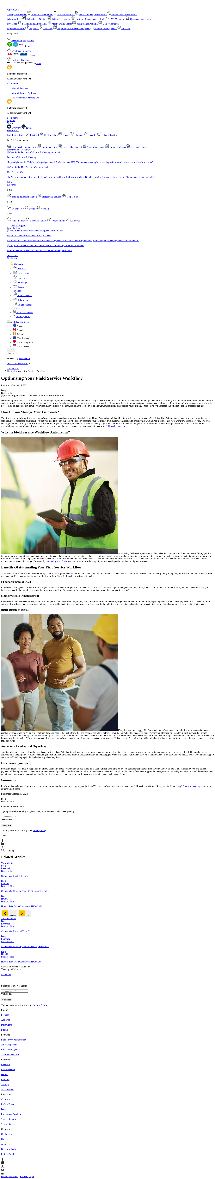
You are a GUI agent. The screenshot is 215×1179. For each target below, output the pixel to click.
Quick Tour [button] (12, 255)
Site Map (24, 1176)
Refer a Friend (7, 1104)
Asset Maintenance (10, 1054)
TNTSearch (24, 358)
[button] (15, 264)
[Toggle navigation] (24, 5)
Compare (5, 1099)
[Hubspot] (20, 63)
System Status (7, 1124)
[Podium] (11, 63)
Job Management (9, 1044)
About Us (5, 1144)
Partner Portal (7, 1154)
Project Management (10, 1049)
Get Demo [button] (12, 258)
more (29, 46)
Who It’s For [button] (13, 130)
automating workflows (56, 561)
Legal (31, 1176)
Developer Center (9, 1176)
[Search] (11, 350)
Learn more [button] (12, 83)
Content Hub (13, 368)
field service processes (116, 426)
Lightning (11, 121)
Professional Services (11, 1114)
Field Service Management (13, 1039)
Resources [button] (12, 184)
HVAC (4, 1074)
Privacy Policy (39, 830)
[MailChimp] (29, 63)
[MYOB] (22, 46)
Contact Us (6, 1134)
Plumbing (5, 1079)
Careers (4, 1139)
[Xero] (16, 46)
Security (5, 1084)
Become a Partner (9, 1149)
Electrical (5, 1064)
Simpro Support (8, 1119)
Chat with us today (191, 786)
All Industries (7, 1089)
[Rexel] (23, 55)
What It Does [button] (13, 9)
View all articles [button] (8, 863)
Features (5, 1015)
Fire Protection (8, 1069)
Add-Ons (5, 1020)
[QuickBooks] (10, 46)
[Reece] (16, 55)
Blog (3, 1109)
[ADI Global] (10, 55)
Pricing (10, 182)
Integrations (6, 1025)
